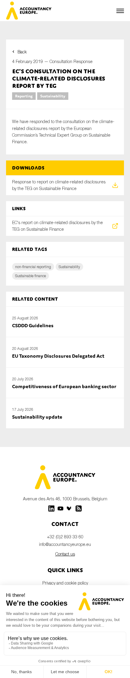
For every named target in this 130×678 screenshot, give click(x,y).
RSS (79, 508)
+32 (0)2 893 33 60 (65, 536)
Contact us (65, 553)
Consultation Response (71, 61)
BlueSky (70, 508)
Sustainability (52, 96)
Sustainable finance (30, 276)
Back (22, 51)
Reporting (24, 96)
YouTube (60, 508)
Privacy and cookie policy (65, 582)
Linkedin (51, 508)
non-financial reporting (33, 267)
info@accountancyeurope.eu (65, 544)
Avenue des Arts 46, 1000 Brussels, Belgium (65, 498)
